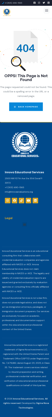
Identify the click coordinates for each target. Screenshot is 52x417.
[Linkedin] (35, 200)
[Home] (25, 145)
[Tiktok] (21, 200)
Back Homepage (27, 107)
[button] (24, 224)
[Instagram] (7, 200)
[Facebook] (14, 200)
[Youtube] (28, 200)
